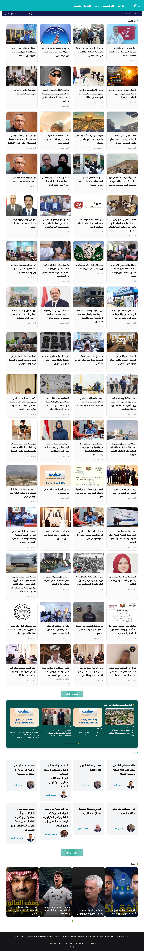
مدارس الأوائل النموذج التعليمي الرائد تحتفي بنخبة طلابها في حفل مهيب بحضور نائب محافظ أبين (55, 222)
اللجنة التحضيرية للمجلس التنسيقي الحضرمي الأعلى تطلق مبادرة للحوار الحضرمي (123, 359)
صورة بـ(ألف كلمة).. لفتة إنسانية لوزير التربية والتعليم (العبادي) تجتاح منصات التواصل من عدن (89, 580)
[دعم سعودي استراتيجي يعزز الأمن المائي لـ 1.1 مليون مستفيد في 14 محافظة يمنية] (119, 716)
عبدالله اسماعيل (84, 828)
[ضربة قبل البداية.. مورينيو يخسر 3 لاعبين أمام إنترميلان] (88, 892)
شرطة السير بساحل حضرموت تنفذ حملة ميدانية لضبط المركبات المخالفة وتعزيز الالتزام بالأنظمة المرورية (122, 449)
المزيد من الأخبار (71, 693)
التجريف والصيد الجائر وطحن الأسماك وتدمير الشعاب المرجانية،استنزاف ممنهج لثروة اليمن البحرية (56, 775)
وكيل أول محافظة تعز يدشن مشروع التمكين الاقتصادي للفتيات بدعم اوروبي (57, 629)
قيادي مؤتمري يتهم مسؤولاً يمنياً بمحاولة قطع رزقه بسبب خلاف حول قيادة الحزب (55, 51)
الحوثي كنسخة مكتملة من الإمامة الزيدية (90, 810)
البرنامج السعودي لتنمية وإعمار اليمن (117, 704)
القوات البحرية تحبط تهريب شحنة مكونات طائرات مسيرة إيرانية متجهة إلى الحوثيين (55, 359)
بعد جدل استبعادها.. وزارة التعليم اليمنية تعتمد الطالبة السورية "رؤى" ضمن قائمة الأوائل (55, 180)
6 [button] (69, 743)
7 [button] (67, 743)
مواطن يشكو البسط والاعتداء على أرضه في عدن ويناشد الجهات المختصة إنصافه (122, 51)
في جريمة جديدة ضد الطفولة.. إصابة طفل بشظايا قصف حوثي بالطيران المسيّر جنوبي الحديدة (22, 447)
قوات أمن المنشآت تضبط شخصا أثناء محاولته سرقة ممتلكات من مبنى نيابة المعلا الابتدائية (122, 671)
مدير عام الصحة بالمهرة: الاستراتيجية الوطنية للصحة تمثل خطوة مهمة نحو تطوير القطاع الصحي (122, 536)
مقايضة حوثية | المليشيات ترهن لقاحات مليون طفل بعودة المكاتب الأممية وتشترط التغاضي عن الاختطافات (55, 270)
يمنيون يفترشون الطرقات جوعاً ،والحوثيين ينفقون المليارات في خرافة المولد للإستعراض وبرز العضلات (23, 819)
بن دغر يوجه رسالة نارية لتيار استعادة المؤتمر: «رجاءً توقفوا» (23, 179)
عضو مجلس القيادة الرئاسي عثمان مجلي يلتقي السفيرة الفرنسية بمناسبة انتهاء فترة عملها (89, 401)
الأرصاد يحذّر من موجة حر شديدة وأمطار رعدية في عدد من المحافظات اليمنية (122, 93)
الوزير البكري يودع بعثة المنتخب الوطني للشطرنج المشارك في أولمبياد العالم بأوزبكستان (23, 313)
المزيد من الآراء (72, 852)
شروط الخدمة (58, 943)
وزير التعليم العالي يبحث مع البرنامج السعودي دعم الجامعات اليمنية (90, 733)
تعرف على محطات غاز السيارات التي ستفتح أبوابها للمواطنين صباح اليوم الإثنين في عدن (123, 313)
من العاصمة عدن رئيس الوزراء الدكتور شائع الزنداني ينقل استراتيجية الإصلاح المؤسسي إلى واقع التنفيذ (55, 816)
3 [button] (74, 743)
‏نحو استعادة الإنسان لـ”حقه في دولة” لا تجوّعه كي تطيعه (24, 769)
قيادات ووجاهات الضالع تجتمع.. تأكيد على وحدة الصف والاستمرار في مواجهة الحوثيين (22, 359)
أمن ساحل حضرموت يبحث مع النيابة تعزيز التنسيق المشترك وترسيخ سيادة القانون (23, 268)
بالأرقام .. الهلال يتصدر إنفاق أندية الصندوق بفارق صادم (123, 911)
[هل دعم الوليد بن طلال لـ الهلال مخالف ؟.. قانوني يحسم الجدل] (22, 892)
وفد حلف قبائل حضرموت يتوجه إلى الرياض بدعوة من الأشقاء (89, 266)
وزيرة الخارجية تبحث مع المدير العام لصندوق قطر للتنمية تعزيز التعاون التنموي (56, 534)
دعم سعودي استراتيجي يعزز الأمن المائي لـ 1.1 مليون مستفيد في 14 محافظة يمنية (120, 732)
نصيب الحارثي (117, 784)
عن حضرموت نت (91, 943)
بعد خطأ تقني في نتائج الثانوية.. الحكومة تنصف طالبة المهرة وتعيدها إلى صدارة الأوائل (56, 313)
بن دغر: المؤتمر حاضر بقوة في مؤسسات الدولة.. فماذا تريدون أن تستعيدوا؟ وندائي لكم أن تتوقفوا (22, 138)
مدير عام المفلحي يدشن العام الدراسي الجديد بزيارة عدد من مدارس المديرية (91, 180)
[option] (119, 722)
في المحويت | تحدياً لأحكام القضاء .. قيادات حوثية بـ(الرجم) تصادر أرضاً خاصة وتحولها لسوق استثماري (89, 315)
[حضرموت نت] (138, 5)
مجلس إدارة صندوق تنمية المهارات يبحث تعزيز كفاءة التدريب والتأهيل (89, 359)
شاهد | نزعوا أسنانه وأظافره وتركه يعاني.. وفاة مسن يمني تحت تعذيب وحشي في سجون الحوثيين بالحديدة (55, 673)
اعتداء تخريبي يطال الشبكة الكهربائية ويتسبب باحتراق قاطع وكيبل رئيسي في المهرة (123, 138)
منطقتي (77, 5)
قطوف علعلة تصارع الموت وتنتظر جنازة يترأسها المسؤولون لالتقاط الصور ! (56, 138)
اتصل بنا (50, 943)
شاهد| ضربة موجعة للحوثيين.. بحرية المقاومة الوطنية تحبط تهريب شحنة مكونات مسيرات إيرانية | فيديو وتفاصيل (57, 403)
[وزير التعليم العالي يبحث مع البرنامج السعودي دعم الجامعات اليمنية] (87, 717)
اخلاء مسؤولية (68, 943)
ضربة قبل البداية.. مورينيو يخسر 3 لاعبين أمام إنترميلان (90, 911)
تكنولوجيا (87, 5)
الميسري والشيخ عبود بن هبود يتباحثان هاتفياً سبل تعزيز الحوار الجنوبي (23, 222)
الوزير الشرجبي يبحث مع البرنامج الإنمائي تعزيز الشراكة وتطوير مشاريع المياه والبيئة (23, 671)
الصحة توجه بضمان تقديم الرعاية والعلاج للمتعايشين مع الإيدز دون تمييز (89, 492)
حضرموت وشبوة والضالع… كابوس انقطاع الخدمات (24, 91)
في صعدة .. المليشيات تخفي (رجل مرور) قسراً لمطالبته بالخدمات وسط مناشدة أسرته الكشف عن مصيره (24, 536)
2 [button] (76, 743)
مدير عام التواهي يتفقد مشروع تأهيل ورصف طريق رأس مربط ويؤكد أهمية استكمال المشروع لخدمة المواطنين (123, 403)
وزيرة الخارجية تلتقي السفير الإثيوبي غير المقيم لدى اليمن (124, 490)
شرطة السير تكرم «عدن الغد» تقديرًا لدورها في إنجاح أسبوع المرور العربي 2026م (24, 51)
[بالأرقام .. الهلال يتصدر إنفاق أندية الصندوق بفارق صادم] (121, 892)
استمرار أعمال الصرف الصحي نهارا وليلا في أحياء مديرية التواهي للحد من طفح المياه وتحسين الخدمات (122, 180)
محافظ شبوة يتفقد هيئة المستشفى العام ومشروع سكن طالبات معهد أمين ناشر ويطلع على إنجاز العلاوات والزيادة (24, 734)
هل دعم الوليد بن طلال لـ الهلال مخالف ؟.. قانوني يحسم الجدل (23, 910)
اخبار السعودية (108, 5)
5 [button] (71, 743)
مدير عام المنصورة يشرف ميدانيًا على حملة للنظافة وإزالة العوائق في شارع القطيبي (89, 51)
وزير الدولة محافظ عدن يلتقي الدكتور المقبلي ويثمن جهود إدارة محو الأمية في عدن (89, 534)
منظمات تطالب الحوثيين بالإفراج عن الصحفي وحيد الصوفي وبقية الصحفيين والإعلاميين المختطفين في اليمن (55, 95)
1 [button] (78, 743)
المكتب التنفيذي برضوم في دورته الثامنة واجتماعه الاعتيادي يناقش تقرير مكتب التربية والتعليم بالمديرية (122, 224)
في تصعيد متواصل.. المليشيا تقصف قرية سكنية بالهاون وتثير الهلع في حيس (22, 492)
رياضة (97, 5)
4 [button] (72, 743)
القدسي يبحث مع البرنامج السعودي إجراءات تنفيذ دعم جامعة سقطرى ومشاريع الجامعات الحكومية (58, 732)
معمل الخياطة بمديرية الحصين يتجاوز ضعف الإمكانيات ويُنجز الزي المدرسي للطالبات (90, 93)
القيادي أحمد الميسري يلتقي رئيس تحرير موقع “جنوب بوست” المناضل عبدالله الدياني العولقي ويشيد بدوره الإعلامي (22, 403)
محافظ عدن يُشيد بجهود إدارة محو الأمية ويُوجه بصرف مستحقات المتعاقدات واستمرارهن (91, 449)
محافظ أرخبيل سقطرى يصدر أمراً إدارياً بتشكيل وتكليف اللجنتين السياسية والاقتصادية (122, 629)
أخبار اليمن (121, 5)
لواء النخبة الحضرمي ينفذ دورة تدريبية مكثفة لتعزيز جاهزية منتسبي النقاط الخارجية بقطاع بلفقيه (123, 270)
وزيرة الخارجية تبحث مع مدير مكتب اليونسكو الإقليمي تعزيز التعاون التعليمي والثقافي (90, 671)
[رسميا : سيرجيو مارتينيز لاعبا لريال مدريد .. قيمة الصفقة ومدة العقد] (55, 892)
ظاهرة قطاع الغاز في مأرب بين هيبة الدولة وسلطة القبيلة (124, 769)
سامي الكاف (84, 784)
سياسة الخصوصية (79, 943)
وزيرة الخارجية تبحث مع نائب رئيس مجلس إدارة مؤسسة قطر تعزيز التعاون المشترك (56, 447)
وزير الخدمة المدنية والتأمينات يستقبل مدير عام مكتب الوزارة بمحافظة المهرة (90, 222)
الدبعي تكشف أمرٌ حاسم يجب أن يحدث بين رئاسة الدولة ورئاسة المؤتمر (122, 580)
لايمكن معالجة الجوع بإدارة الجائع (90, 767)
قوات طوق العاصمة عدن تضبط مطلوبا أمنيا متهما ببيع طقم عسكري (89, 629)
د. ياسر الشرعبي (50, 833)
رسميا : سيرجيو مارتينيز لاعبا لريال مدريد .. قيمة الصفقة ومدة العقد (57, 910)
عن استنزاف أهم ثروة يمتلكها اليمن (123, 810)
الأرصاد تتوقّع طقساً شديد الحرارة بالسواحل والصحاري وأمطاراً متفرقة (89, 138)
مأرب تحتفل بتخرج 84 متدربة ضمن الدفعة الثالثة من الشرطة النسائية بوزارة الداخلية (56, 580)
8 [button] (65, 743)
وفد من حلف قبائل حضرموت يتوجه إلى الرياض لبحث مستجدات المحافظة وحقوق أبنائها (22, 629)
